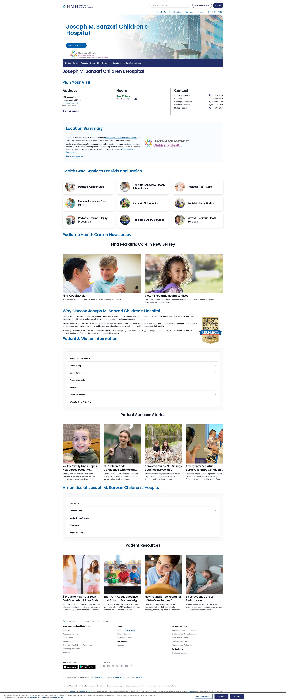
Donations (190, 692)
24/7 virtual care (96, 677)
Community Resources (71, 649)
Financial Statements (70, 686)
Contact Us (67, 641)
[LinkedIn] (113, 666)
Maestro (120, 646)
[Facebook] (104, 666)
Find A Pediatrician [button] (76, 45)
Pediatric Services (72, 63)
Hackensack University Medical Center (121, 137)
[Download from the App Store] (70, 667)
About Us (84, 63)
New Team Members (180, 638)
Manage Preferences (203, 696)
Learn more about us (74, 156)
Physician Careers (124, 638)
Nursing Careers (123, 634)
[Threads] (117, 666)
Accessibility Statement (134, 686)
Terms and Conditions (37, 698)
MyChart (111, 677)
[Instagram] (108, 666)
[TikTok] (131, 666)
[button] (161, 12)
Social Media (68, 638)
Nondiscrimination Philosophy (92, 686)
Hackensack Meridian (79, 692)
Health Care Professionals (130, 63)
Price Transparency (114, 686)
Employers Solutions (180, 653)
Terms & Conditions (169, 686)
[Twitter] (122, 666)
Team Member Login (180, 641)
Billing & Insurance (104, 63)
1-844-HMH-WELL (136, 677)
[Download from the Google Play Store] (87, 667)
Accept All (237, 696)
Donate (116, 63)
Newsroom (67, 652)
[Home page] (64, 621)
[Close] (282, 695)
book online (119, 677)
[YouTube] (126, 666)
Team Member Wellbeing (182, 645)
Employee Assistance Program (184, 634)
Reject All (221, 696)
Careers (120, 630)
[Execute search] (189, 5)
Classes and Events (70, 634)
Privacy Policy (152, 686)
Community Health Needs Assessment (77, 645)
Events (92, 63)
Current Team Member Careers (184, 630)
